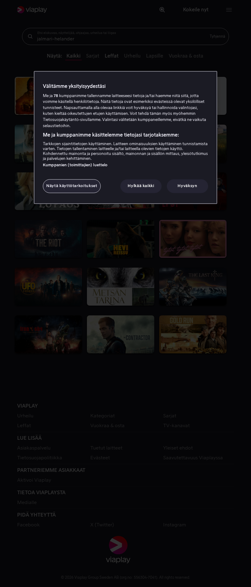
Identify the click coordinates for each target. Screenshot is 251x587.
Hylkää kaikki (141, 186)
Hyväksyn (187, 186)
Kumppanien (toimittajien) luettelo (75, 165)
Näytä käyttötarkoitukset (71, 186)
